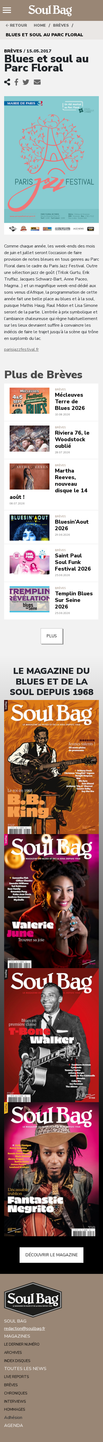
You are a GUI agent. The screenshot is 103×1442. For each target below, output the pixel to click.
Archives (13, 1352)
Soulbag (51, 10)
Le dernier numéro (22, 1344)
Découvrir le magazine (51, 1255)
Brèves (61, 25)
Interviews (15, 1401)
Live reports (16, 1376)
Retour (18, 25)
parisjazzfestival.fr (21, 349)
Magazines (17, 1336)
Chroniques (15, 1393)
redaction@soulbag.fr (24, 1329)
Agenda (13, 1425)
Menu (9, 10)
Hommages (14, 1409)
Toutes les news (25, 1369)
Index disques (17, 1360)
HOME (40, 25)
